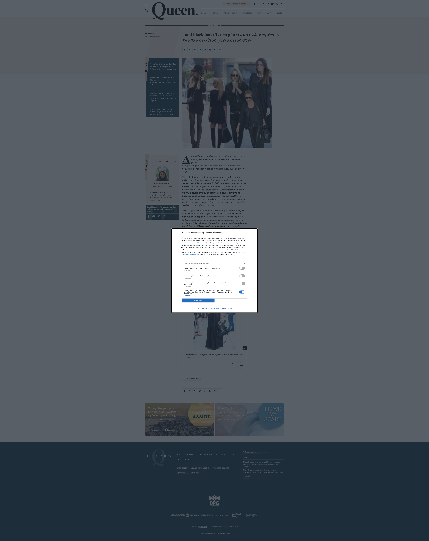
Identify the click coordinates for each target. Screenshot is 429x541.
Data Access (214, 308)
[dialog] (214, 271)
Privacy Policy (227, 308)
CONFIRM (198, 300)
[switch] (242, 268)
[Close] (253, 233)
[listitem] (214, 263)
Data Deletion (202, 308)
